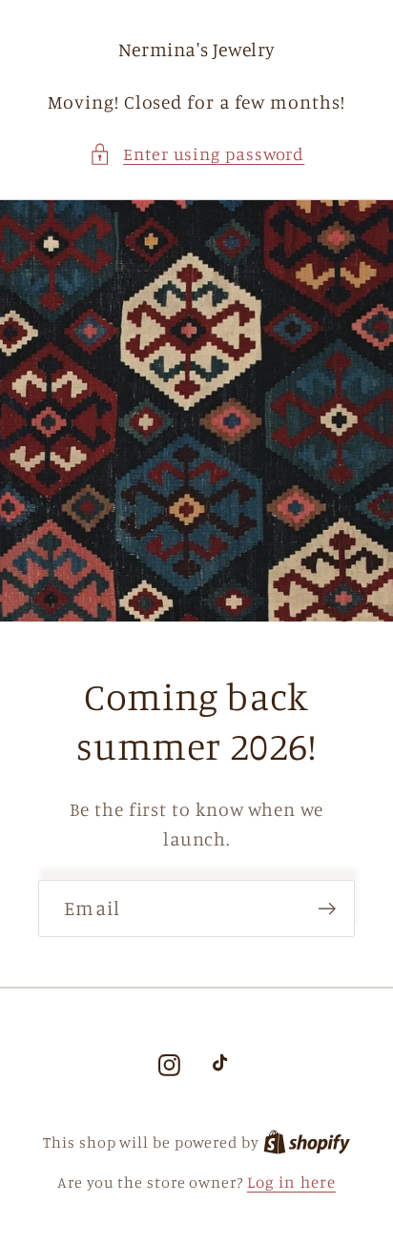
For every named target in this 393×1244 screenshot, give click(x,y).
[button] (197, 154)
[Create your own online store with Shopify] (306, 1142)
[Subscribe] (327, 909)
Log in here (291, 1182)
